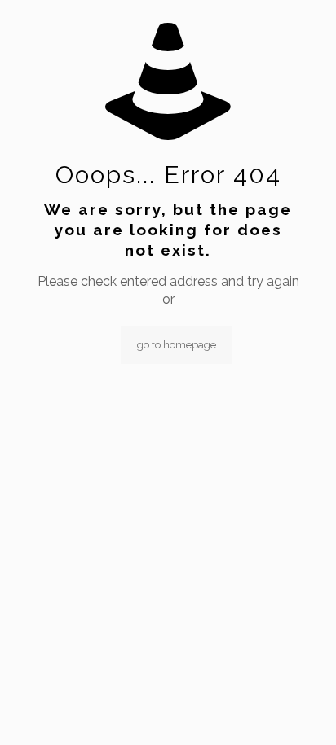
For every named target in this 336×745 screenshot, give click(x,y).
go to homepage (176, 345)
